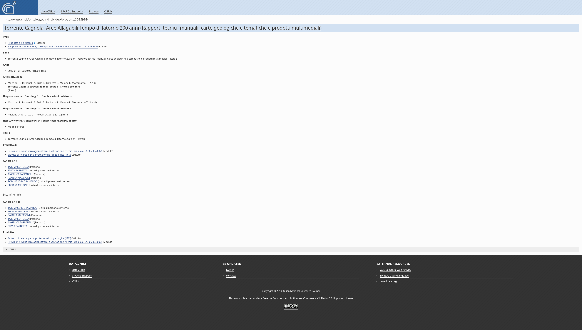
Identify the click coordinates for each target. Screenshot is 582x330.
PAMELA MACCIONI (19, 177)
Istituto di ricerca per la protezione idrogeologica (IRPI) (39, 154)
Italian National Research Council (301, 291)
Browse (94, 11)
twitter (230, 270)
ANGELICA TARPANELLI (20, 174)
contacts (231, 275)
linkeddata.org (388, 281)
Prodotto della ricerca (20, 43)
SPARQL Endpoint (72, 11)
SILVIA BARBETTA (17, 170)
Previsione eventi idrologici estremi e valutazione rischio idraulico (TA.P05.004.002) (55, 151)
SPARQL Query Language (394, 275)
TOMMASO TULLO (18, 166)
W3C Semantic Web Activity (395, 270)
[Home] (19, 7)
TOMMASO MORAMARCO (22, 181)
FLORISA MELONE (18, 185)
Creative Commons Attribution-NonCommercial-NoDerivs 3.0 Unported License (308, 298)
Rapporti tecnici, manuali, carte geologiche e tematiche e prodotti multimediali (53, 46)
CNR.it (108, 11)
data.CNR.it (48, 11)
